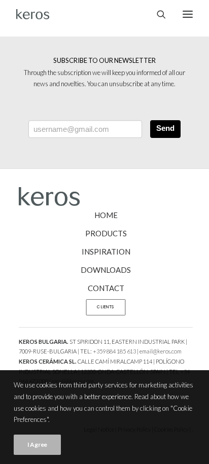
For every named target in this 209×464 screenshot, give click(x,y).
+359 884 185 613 (114, 351)
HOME (106, 215)
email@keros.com (161, 351)
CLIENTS (105, 307)
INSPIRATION (106, 251)
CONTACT (106, 288)
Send (165, 128)
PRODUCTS (106, 233)
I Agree (37, 444)
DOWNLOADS (106, 269)
